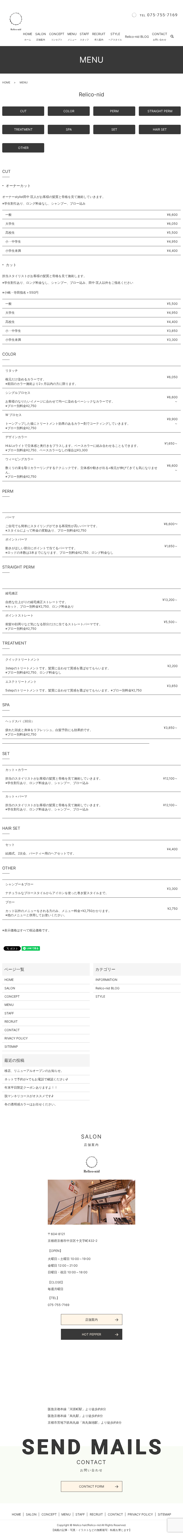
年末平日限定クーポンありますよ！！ (31, 1087)
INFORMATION (106, 980)
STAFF (84, 36)
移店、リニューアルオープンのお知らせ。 (34, 1071)
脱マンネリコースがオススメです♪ (28, 1096)
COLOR (68, 111)
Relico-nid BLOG (137, 36)
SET (114, 129)
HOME (27, 36)
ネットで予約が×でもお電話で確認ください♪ (36, 1079)
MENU (72, 36)
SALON (40, 36)
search (174, 36)
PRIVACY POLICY (140, 1514)
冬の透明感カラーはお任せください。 (31, 1104)
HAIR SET (160, 129)
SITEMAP (11, 1046)
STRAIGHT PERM (160, 111)
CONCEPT (56, 36)
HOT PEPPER (91, 1334)
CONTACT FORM (91, 1486)
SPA (69, 129)
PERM (114, 111)
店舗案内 (91, 1319)
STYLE (115, 36)
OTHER (23, 148)
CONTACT (159, 36)
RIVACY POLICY (16, 1038)
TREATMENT (23, 129)
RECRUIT (98, 36)
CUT (23, 111)
